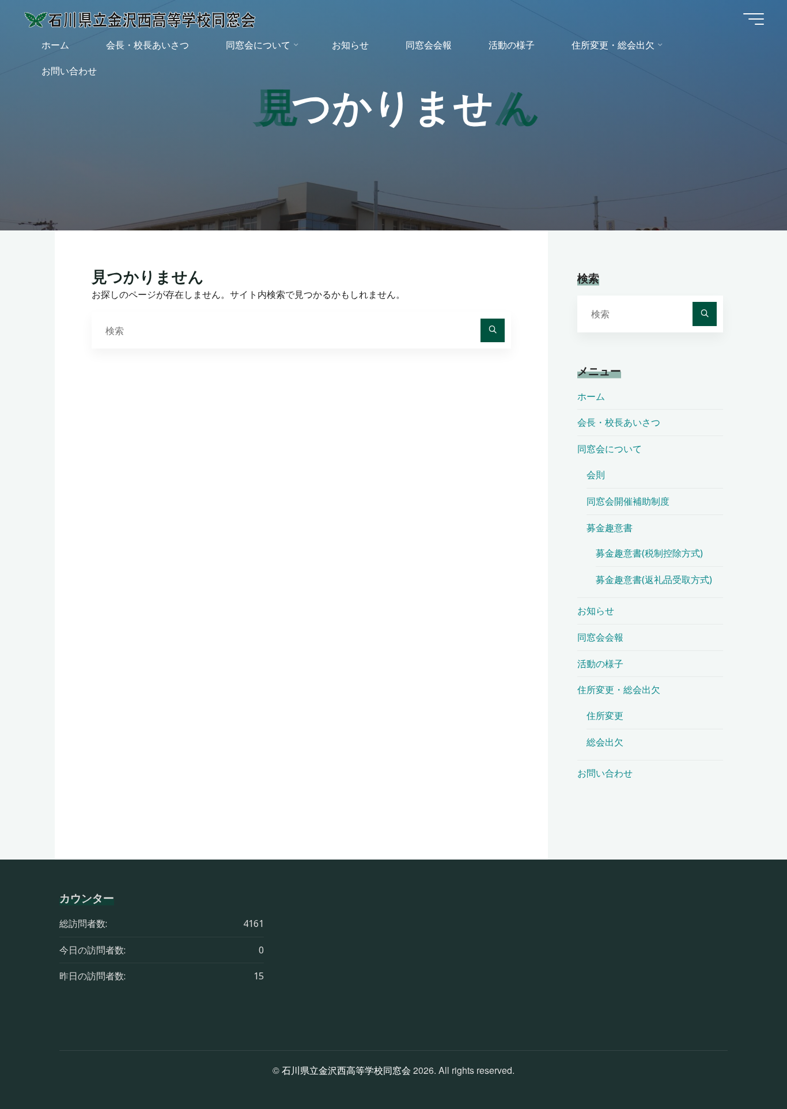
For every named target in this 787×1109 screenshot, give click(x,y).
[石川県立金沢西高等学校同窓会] (140, 18)
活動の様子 (600, 663)
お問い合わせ (605, 773)
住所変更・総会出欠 (618, 689)
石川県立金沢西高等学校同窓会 (346, 1070)
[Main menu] (753, 19)
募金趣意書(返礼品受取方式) (654, 579)
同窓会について (609, 448)
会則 (596, 474)
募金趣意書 (610, 527)
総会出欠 (605, 742)
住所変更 (605, 715)
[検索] (492, 331)
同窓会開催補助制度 (628, 501)
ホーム (591, 396)
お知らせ (595, 610)
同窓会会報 (600, 637)
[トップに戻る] (742, 1064)
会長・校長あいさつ (618, 422)
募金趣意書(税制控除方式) (649, 553)
